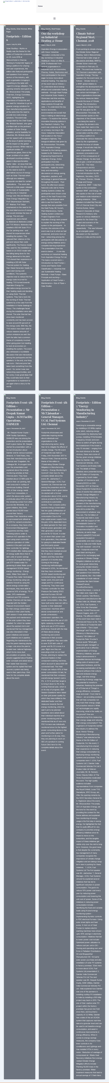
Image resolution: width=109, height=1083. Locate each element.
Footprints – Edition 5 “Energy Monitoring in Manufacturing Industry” (88, 410)
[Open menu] (105, 18)
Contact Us (42, 68)
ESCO (40, 55)
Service (41, 43)
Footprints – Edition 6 (18, 38)
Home (40, 6)
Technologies (43, 31)
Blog (8, 29)
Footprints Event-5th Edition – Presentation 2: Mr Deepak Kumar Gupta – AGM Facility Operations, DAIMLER (19, 413)
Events (13, 29)
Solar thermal (22, 29)
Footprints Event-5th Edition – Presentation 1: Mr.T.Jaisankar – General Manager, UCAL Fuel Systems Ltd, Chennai (54, 413)
